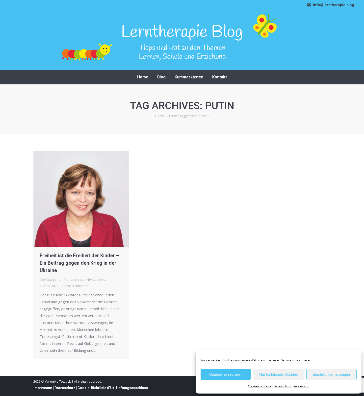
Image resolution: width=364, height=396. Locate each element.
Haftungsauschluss (132, 388)
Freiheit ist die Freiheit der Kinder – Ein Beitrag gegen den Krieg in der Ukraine (79, 263)
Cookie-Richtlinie (259, 386)
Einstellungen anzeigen (331, 374)
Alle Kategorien (51, 279)
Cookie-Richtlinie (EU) (96, 388)
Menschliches (74, 279)
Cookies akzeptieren (225, 374)
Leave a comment (75, 285)
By (97, 279)
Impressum (301, 386)
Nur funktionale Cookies (278, 374)
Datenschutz (282, 386)
